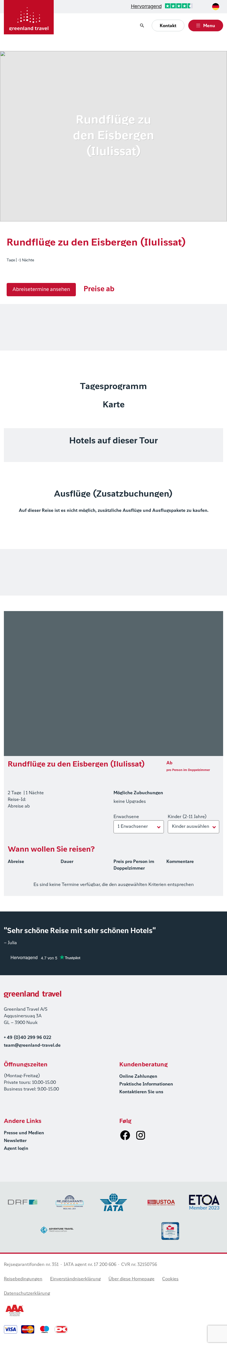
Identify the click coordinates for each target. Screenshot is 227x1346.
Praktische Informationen (146, 1084)
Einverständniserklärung (75, 1279)
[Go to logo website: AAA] (15, 1310)
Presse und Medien (24, 1133)
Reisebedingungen (23, 1279)
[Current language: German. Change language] (215, 6)
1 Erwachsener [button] (133, 827)
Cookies (170, 1279)
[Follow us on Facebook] (125, 1135)
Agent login (16, 1149)
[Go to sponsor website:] (22, 1202)
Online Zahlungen (138, 1077)
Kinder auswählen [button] (190, 827)
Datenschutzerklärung (27, 1294)
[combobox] (215, 6)
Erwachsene (126, 817)
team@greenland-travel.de (32, 1046)
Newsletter (15, 1141)
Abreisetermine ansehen (41, 289)
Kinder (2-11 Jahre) (187, 817)
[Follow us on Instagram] (140, 1135)
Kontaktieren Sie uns (141, 1092)
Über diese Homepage (131, 1279)
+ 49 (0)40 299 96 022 (27, 1038)
